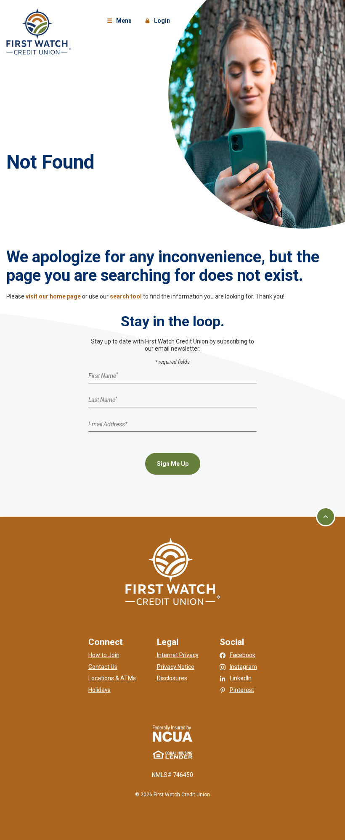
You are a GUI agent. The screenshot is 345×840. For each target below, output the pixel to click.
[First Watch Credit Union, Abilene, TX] (38, 31)
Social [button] (232, 642)
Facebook (242, 655)
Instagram (243, 666)
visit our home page (53, 296)
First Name (103, 375)
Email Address (107, 423)
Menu (120, 21)
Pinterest (242, 690)
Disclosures (172, 678)
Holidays (99, 690)
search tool (126, 296)
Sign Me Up (172, 463)
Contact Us (102, 666)
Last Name (102, 399)
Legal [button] (167, 642)
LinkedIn (241, 678)
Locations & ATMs (112, 678)
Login (158, 21)
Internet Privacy (178, 655)
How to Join (103, 655)
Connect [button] (105, 642)
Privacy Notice (175, 666)
